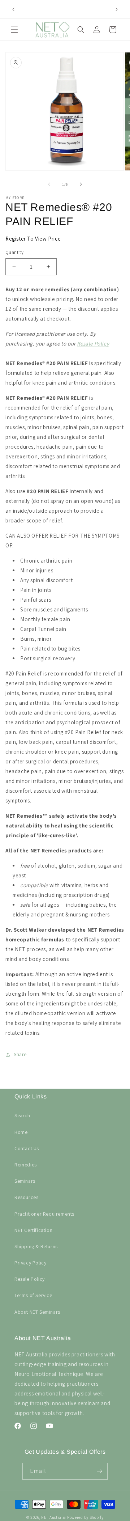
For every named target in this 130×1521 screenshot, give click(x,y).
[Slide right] (81, 184)
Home (20, 1132)
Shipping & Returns (36, 1246)
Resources (26, 1197)
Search (22, 1115)
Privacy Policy (30, 1262)
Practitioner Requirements (44, 1214)
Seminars (24, 1181)
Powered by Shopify (85, 1517)
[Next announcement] (117, 9)
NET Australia (53, 1517)
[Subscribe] (99, 1471)
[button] (14, 30)
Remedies (25, 1164)
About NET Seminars (37, 1312)
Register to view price (33, 238)
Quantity (14, 252)
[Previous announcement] (13, 9)
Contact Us (26, 1148)
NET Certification (33, 1230)
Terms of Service (33, 1295)
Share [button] (20, 1054)
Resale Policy (93, 343)
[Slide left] (49, 184)
